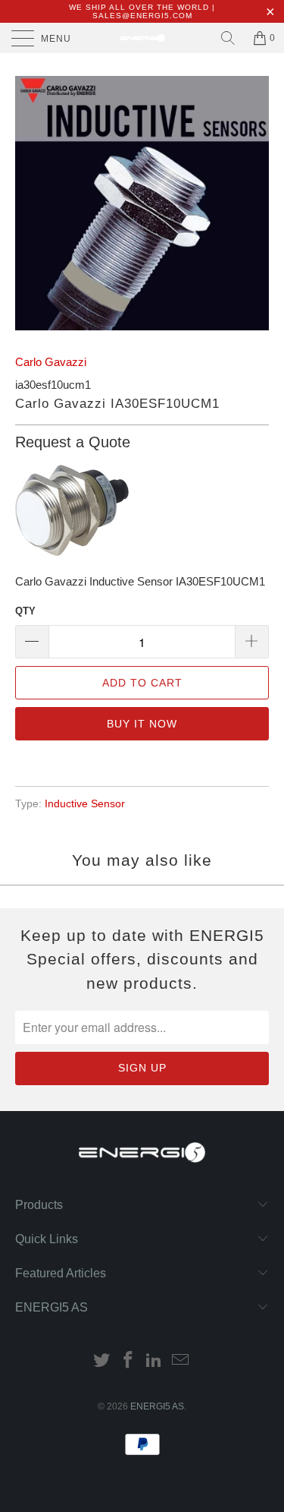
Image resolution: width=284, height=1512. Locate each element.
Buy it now (142, 724)
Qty (25, 611)
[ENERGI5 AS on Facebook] (128, 1361)
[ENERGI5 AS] (142, 38)
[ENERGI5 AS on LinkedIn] (154, 1361)
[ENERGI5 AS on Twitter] (102, 1361)
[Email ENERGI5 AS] (181, 1361)
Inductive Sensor (85, 804)
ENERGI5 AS (157, 1406)
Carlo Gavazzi (50, 361)
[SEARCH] (228, 38)
